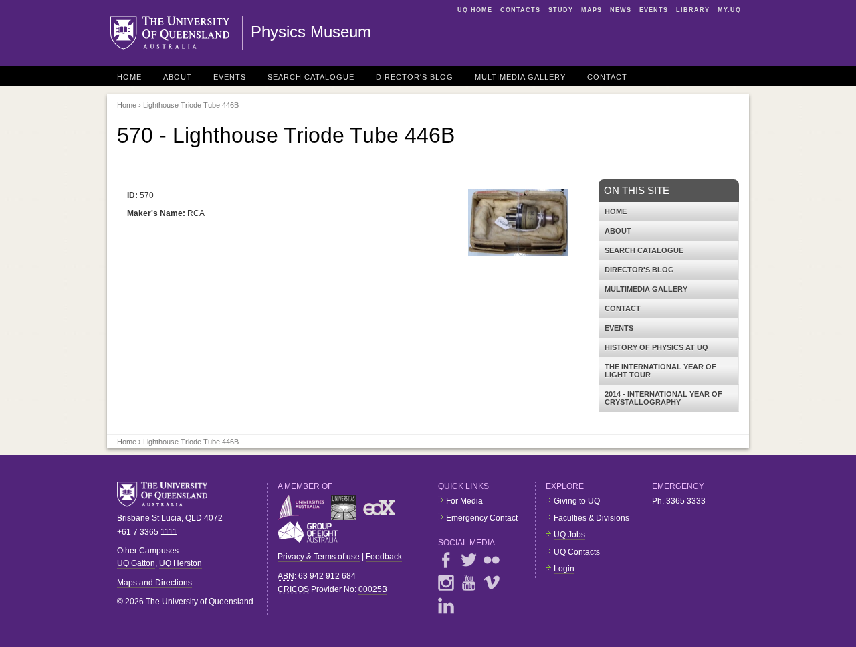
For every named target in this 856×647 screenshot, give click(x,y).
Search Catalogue (311, 77)
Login (564, 568)
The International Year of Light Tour (660, 371)
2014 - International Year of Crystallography (663, 398)
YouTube (469, 583)
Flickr (492, 560)
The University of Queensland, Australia (167, 494)
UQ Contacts (577, 552)
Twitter (469, 560)
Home (129, 77)
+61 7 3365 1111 (147, 532)
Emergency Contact (482, 518)
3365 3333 (686, 501)
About (177, 77)
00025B (372, 589)
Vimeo (492, 583)
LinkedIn (446, 605)
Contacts (520, 10)
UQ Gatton (136, 563)
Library (693, 10)
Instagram (446, 583)
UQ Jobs (569, 534)
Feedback (384, 556)
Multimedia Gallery (520, 77)
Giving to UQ (577, 501)
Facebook (446, 560)
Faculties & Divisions (591, 518)
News (620, 10)
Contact (607, 77)
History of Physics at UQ (656, 347)
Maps (591, 10)
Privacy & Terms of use (319, 556)
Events (653, 10)
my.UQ (729, 10)
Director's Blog (414, 77)
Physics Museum (311, 32)
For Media (464, 501)
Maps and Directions (154, 582)
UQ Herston (180, 563)
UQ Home (474, 10)
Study (560, 10)
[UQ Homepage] (176, 33)
